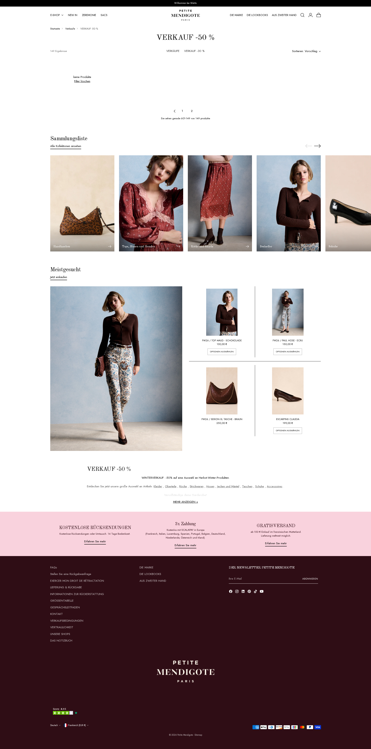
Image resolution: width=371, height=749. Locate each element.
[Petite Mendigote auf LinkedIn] (243, 592)
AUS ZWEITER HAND (153, 581)
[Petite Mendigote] (185, 15)
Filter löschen (82, 81)
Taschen (247, 486)
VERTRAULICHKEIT (61, 627)
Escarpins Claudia (287, 419)
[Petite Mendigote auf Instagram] (237, 592)
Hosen (210, 486)
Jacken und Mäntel (228, 486)
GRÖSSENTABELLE (62, 601)
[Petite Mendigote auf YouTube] (262, 592)
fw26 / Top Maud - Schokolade (222, 340)
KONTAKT (56, 614)
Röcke (183, 486)
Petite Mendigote (185, 734)
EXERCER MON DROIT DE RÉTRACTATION (77, 581)
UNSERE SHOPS (60, 634)
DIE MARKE (146, 567)
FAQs (53, 567)
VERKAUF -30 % (194, 51)
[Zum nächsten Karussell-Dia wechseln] (317, 146)
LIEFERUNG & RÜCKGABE (66, 587)
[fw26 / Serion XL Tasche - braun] (222, 390)
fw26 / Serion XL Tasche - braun (222, 419)
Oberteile (170, 486)
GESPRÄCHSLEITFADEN (65, 607)
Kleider (158, 486)
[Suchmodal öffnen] (302, 15)
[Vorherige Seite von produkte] (174, 111)
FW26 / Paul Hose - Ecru (288, 340)
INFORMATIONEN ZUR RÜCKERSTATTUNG (77, 594)
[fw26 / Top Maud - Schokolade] (222, 312)
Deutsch (54, 725)
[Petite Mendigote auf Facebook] (231, 592)
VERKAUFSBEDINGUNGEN (66, 621)
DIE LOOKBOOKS (150, 574)
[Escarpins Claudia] (288, 390)
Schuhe (259, 486)
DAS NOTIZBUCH (61, 640)
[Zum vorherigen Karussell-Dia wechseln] (308, 146)
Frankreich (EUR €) (77, 725)
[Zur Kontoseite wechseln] (310, 15)
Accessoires (274, 486)
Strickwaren (196, 486)
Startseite (55, 28)
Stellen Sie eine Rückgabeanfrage (70, 574)
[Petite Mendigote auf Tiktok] (256, 592)
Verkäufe (70, 28)
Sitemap (198, 734)
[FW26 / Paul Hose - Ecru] (288, 312)
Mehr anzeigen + (185, 502)
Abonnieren (310, 578)
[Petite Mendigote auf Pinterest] (249, 592)
